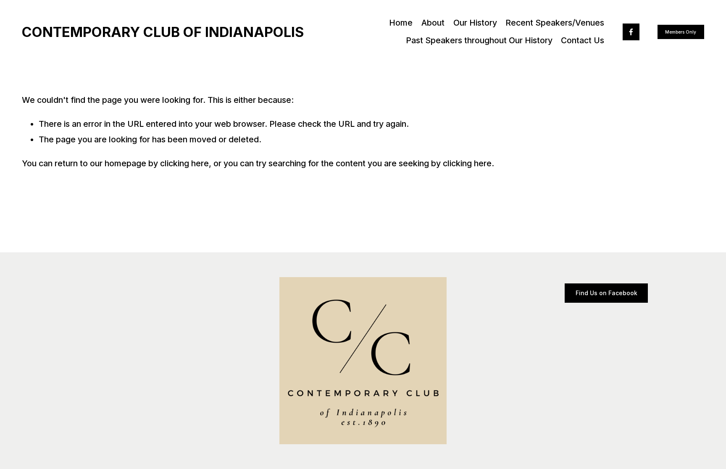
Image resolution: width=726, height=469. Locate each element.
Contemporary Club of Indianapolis (163, 32)
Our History (475, 23)
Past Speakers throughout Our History (479, 40)
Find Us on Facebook (606, 293)
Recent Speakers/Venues (554, 23)
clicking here (184, 163)
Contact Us (582, 40)
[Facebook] (631, 32)
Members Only (680, 31)
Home (401, 23)
